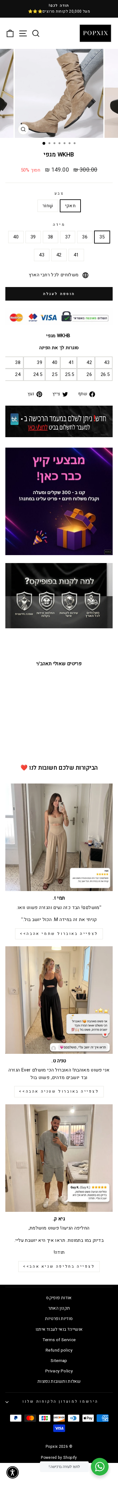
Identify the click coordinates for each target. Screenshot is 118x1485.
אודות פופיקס (58, 1298)
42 (59, 255)
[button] (12, 1472)
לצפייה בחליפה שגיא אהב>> (59, 1266)
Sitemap (59, 1361)
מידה (59, 224)
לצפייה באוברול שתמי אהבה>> (59, 933)
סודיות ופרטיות (59, 1319)
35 (102, 237)
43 (41, 255)
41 (76, 255)
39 (33, 237)
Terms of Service (59, 1340)
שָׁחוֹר (47, 205)
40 (16, 237)
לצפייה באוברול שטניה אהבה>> (59, 1091)
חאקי (70, 205)
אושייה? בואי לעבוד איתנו (59, 1329)
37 (67, 237)
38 (50, 237)
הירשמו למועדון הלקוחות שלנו (60, 1401)
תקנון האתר (59, 1308)
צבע (59, 193)
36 (84, 237)
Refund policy (59, 1350)
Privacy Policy (59, 1371)
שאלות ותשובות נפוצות (59, 1381)
